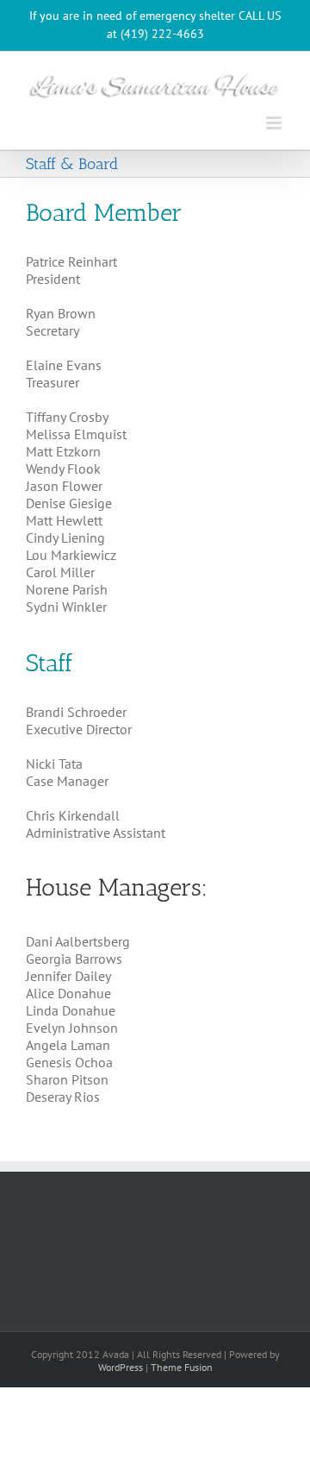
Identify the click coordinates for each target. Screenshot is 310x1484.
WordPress (120, 1367)
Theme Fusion (182, 1367)
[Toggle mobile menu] (275, 123)
